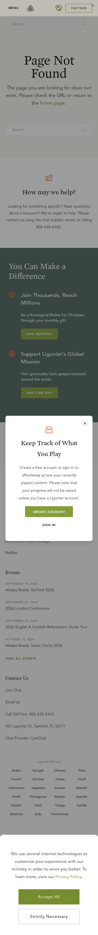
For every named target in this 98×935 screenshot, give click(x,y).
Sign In (49, 525)
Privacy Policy (69, 876)
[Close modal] (85, 423)
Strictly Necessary (49, 916)
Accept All (49, 897)
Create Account (49, 511)
